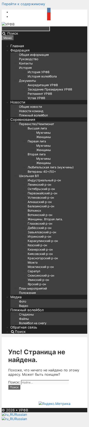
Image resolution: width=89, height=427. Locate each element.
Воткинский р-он (40, 215)
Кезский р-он (37, 245)
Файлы (24, 319)
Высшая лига (37, 128)
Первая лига (37, 141)
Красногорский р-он (43, 258)
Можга (33, 262)
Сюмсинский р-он (41, 275)
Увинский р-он (38, 280)
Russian (21, 414)
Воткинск (34, 210)
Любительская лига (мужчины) (51, 167)
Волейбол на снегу (32, 323)
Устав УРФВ (36, 98)
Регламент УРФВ (40, 93)
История (25, 67)
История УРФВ (38, 72)
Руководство (28, 59)
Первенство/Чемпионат (36, 124)
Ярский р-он (37, 284)
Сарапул (34, 271)
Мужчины (43, 132)
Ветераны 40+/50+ (42, 171)
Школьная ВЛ (29, 176)
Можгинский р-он (41, 267)
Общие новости (30, 106)
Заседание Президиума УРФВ (50, 89)
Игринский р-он (39, 236)
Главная (17, 46)
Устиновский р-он (41, 197)
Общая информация (34, 54)
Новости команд (31, 111)
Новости (17, 102)
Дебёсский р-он (39, 228)
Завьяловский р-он (42, 232)
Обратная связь (23, 327)
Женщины (43, 137)
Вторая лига (37, 154)
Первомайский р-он (42, 193)
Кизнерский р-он (40, 249)
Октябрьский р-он (41, 189)
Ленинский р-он (39, 184)
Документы (27, 80)
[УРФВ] (8, 24)
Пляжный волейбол (33, 115)
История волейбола (42, 76)
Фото (22, 301)
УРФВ (23, 410)
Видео (23, 306)
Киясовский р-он (40, 254)
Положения (27, 293)
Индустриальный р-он (44, 180)
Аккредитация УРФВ (43, 85)
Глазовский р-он (40, 223)
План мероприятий (33, 288)
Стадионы (26, 314)
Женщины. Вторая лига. (45, 219)
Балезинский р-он (41, 206)
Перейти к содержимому (23, 4)
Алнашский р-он (40, 202)
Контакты (26, 63)
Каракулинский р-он (43, 241)
